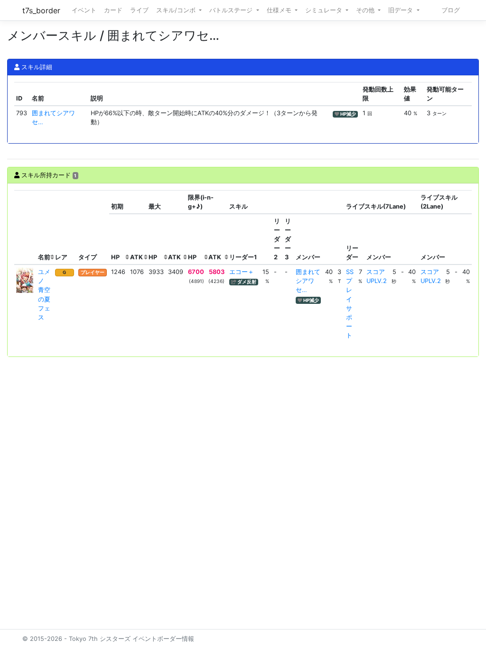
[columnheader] (25, 227)
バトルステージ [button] (231, 10)
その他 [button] (366, 10)
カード (113, 10)
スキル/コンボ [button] (176, 10)
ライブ (139, 10)
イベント (84, 10)
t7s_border (41, 10)
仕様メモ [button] (280, 10)
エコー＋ (241, 271)
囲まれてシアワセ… (308, 280)
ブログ (450, 10)
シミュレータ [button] (324, 10)
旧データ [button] (401, 10)
